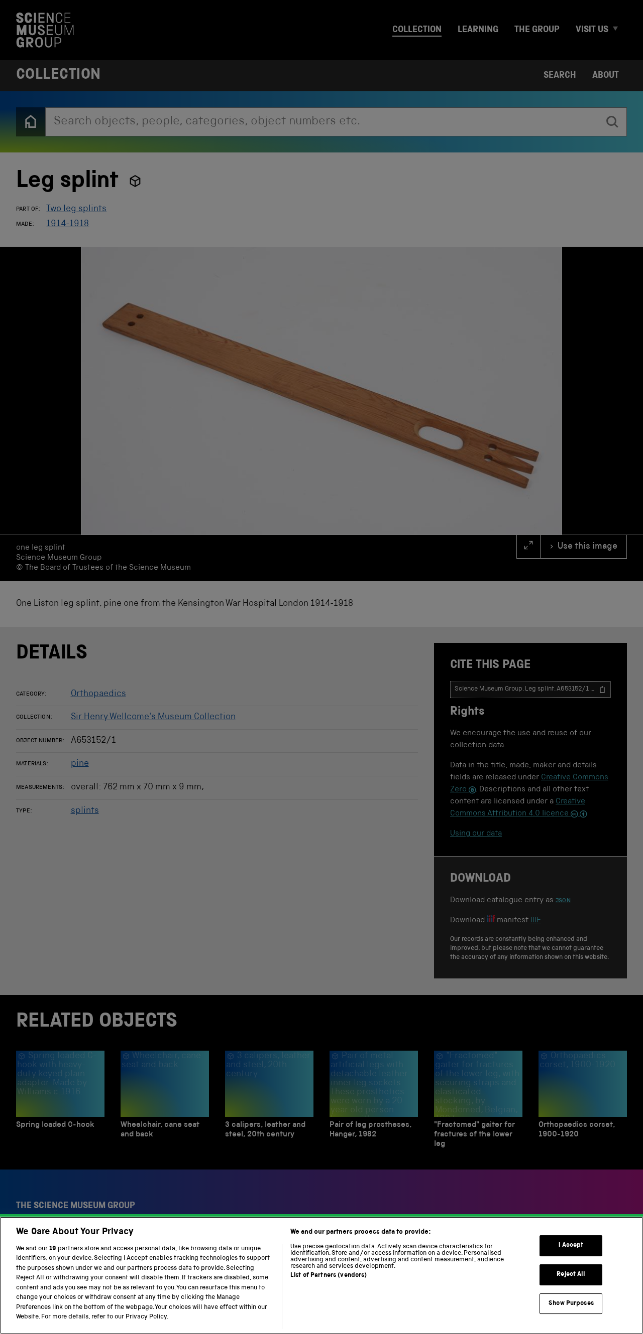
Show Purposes (571, 1303)
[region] (321, 1275)
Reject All (571, 1274)
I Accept (571, 1245)
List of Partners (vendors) (328, 1275)
